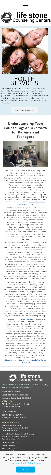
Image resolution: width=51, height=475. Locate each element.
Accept (26, 469)
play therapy (27, 319)
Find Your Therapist (24, 110)
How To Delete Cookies (30, 463)
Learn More (15, 463)
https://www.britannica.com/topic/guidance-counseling (25, 361)
